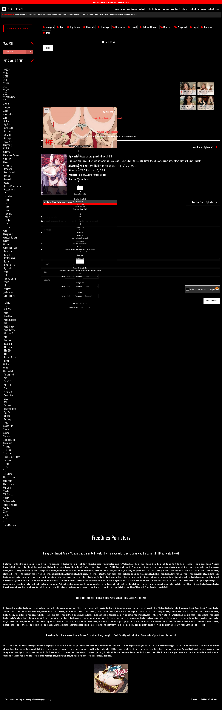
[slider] (80, 202)
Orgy (5, 367)
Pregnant (182, 27)
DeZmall (7, 179)
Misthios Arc (9, 333)
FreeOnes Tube (21, 15)
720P (64, 124)
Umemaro (7, 480)
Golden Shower (150, 27)
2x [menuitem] (80, 217)
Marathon (7, 316)
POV (5, 388)
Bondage (105, 27)
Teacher (7, 446)
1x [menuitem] (80, 222)
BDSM (6, 121)
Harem (6, 254)
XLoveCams (111, 2)
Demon (6, 176)
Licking (6, 302)
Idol (5, 275)
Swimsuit (7, 443)
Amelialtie (8, 114)
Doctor (6, 182)
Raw (5, 402)
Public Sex (8, 395)
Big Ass (6, 124)
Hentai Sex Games (44, 15)
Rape (195, 27)
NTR (5, 354)
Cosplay (7, 162)
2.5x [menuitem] (80, 214)
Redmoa (7, 405)
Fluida (203, 699)
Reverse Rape (9, 408)
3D (4, 100)
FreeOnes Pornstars (111, 537)
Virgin (6, 498)
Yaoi (5, 518)
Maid (5, 313)
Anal (62, 27)
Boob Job (7, 141)
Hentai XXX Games (116, 15)
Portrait (7, 384)
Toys (48, 33)
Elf (4, 193)
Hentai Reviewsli (130, 15)
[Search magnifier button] (31, 52)
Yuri (5, 522)
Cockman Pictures (11, 155)
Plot (5, 378)
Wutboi (6, 508)
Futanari (7, 227)
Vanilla (6, 491)
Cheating (7, 145)
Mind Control (9, 330)
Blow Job (90, 27)
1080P (6, 69)
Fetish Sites (32, 15)
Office (6, 364)
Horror (6, 261)
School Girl (8, 426)
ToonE (6, 463)
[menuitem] (80, 222)
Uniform (7, 487)
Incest (6, 282)
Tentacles (7, 453)
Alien (5, 110)
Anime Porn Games (102, 15)
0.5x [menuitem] (80, 224)
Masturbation (9, 319)
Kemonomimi (9, 295)
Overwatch (8, 371)
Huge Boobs (9, 265)
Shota (6, 429)
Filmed (6, 210)
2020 (6, 83)
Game (6, 230)
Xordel (6, 515)
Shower (6, 433)
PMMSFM (7, 381)
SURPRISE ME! (17, 28)
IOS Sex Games (88, 15)
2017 (5, 73)
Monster (167, 27)
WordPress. (212, 699)
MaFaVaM (7, 309)
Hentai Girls (98, 2)
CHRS (6, 148)
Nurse (6, 361)
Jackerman (8, 292)
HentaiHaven (9, 258)
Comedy (7, 158)
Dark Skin (7, 169)
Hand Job (7, 251)
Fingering (7, 213)
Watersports (9, 501)
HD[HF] (48, 48)
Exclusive (7, 196)
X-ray (5, 511)
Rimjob (6, 415)
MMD (5, 337)
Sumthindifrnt (9, 439)
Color (63, 276)
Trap (5, 470)
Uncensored (8, 484)
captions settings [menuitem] (80, 249)
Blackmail (7, 131)
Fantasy (7, 203)
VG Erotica (8, 494)
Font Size (75, 303)
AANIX (6, 104)
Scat (5, 422)
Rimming (7, 419)
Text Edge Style (74, 308)
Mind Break (8, 326)
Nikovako (7, 347)
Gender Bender (10, 237)
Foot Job (7, 220)
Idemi (5, 271)
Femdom (7, 206)
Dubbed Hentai (10, 189)
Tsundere (7, 474)
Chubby (6, 152)
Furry (5, 223)
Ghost (6, 241)
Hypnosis (7, 268)
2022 (6, 90)
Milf (5, 323)
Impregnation (9, 278)
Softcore (7, 436)
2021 (5, 86)
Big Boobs (75, 27)
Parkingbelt (8, 374)
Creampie (120, 27)
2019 (5, 80)
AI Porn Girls (123, 2)
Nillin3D (7, 350)
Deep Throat (9, 172)
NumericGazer (10, 357)
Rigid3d (7, 412)
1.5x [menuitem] (80, 219)
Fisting (6, 217)
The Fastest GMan (11, 457)
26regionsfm (9, 97)
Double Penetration (12, 186)
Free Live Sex (9, 15)
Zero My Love (9, 525)
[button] (80, 191)
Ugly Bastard (9, 477)
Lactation (7, 299)
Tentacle (208, 27)
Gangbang (8, 234)
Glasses (6, 244)
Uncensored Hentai (59, 15)
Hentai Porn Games (74, 15)
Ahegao (50, 27)
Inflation (7, 285)
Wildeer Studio (10, 504)
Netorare (7, 343)
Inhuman (7, 289)
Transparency (79, 276)
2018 (5, 76)
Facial (134, 27)
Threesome (8, 460)
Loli (5, 306)
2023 (6, 93)
